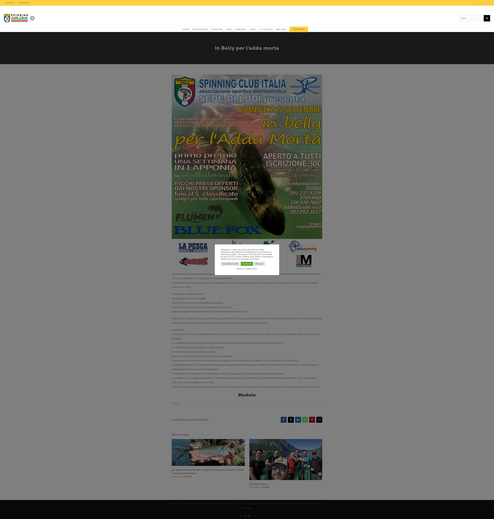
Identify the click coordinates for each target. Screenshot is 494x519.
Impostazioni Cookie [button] (230, 264)
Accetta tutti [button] (247, 264)
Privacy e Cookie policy (247, 269)
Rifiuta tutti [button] (259, 264)
